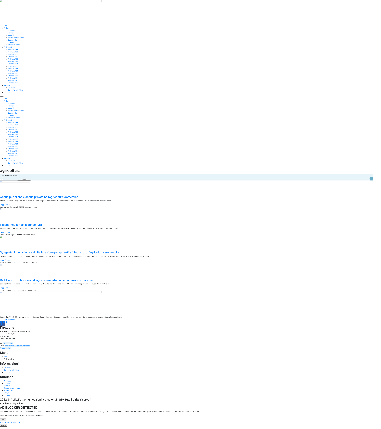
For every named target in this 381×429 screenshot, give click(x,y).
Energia (11, 42)
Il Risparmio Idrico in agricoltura (21, 224)
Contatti (7, 92)
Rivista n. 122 (13, 76)
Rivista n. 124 (13, 71)
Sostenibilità (12, 40)
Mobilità (11, 35)
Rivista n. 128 (13, 61)
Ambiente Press (14, 45)
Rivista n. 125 (13, 69)
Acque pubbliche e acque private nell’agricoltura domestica (39, 197)
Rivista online (9, 47)
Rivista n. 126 (13, 66)
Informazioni (8, 85)
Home (6, 26)
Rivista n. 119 (13, 83)
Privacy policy (5, 348)
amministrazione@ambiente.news (17, 346)
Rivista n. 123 (13, 73)
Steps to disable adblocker (10, 422)
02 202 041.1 (8, 343)
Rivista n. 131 (13, 54)
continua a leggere (8, 319)
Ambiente (11, 30)
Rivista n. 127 (13, 64)
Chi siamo (11, 88)
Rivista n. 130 (13, 57)
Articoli (6, 28)
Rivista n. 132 (13, 52)
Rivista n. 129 (13, 59)
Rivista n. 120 (13, 80)
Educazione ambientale (16, 38)
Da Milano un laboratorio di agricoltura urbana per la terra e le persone (46, 280)
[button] (190, 96)
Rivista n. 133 (13, 49)
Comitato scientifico (15, 90)
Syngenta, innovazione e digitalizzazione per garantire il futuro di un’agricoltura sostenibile (59, 252)
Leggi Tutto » (5, 205)
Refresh (3, 425)
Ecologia (11, 33)
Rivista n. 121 (13, 78)
